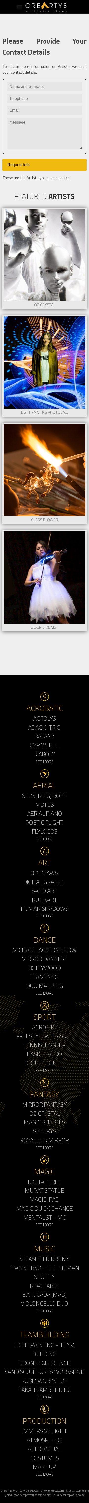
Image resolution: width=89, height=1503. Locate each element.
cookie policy (77, 1495)
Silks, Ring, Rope (44, 795)
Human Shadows (44, 908)
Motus (44, 804)
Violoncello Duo (44, 1303)
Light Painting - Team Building (45, 1349)
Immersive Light (44, 1431)
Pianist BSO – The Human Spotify (44, 1272)
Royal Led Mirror (44, 1140)
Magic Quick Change (44, 1208)
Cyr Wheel (44, 745)
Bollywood (44, 967)
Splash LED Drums (44, 1258)
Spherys (44, 1131)
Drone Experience (44, 1362)
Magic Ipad (44, 1199)
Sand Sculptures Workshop (44, 1371)
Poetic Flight (44, 822)
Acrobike (44, 1027)
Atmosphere (44, 1439)
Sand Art (44, 890)
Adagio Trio (44, 727)
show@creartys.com (52, 1490)
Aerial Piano (44, 813)
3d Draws (44, 872)
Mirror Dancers (44, 958)
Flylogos (44, 831)
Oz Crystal (44, 1113)
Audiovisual (44, 1448)
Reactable (44, 1285)
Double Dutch (45, 1062)
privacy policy (61, 1495)
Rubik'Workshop (44, 1380)
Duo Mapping (44, 985)
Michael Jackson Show (44, 949)
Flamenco (44, 976)
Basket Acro (44, 1053)
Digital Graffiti (44, 881)
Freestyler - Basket (44, 1036)
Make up (44, 1466)
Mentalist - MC (44, 1217)
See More (44, 762)
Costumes (44, 1457)
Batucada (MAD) (44, 1294)
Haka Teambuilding (44, 1389)
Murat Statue (44, 1190)
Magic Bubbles (44, 1122)
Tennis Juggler (44, 1045)
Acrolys (44, 718)
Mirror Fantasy (44, 1104)
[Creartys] (44, 7)
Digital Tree (44, 1181)
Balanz (44, 736)
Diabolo (44, 754)
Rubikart (44, 899)
